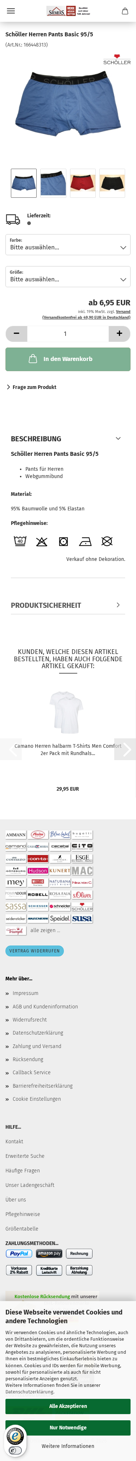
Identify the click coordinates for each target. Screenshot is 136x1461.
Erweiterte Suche (25, 1156)
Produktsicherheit (46, 605)
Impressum (25, 993)
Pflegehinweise (22, 1214)
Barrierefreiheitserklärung (43, 1086)
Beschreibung (36, 438)
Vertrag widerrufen (34, 951)
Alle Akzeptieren (68, 1406)
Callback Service (32, 1072)
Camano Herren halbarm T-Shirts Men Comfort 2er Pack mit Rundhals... (68, 749)
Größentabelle (21, 1229)
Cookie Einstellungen (37, 1099)
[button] (16, 334)
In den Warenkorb (68, 359)
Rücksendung (28, 1059)
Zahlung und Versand (37, 1046)
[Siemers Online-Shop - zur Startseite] (68, 11)
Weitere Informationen (68, 1446)
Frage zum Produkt (34, 387)
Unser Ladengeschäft (29, 1185)
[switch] (15, 1450)
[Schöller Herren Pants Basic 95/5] (68, 103)
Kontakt (14, 1142)
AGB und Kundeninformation (45, 1007)
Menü (11, 11)
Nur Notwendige (68, 1428)
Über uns (15, 1200)
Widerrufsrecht (30, 1020)
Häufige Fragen (22, 1171)
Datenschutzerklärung (29, 1391)
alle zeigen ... (45, 930)
